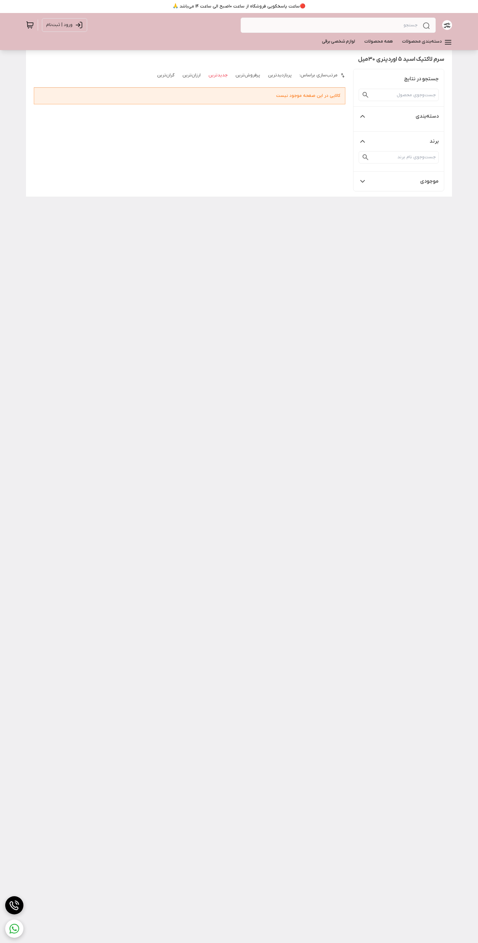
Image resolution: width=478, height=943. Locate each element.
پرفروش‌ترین (247, 75)
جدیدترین (218, 75)
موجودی (429, 181)
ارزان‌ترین (191, 75)
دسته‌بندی (427, 116)
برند (434, 141)
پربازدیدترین (280, 75)
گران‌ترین (166, 75)
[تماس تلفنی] (14, 905)
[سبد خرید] (30, 25)
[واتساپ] (14, 929)
